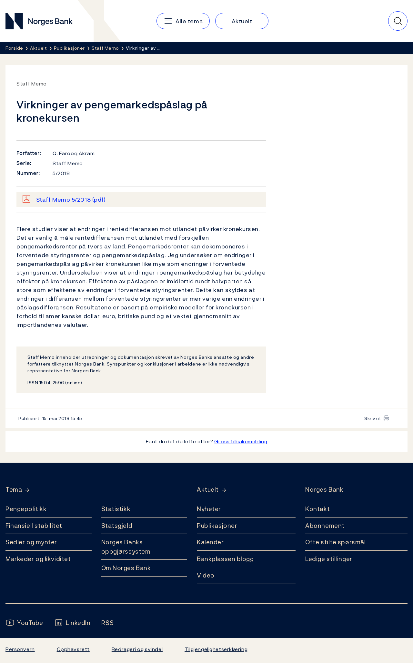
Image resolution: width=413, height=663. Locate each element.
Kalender (210, 542)
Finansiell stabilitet (33, 525)
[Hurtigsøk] (398, 21)
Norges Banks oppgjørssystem (126, 546)
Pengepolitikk (25, 508)
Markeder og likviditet (38, 558)
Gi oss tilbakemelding (240, 441)
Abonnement (325, 525)
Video (206, 575)
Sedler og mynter (31, 542)
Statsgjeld (117, 525)
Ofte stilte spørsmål (335, 542)
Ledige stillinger (328, 558)
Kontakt (317, 508)
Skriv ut (372, 418)
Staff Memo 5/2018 (71, 199)
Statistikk (116, 508)
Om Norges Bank (126, 567)
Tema (13, 489)
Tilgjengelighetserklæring (216, 649)
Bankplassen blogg (225, 558)
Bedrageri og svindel (137, 649)
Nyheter (209, 508)
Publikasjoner (217, 525)
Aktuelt (208, 489)
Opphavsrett (73, 649)
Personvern (20, 649)
